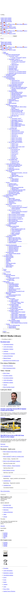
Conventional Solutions (14, 283)
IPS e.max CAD (14, 115)
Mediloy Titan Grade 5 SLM (17, 146)
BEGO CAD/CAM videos (17, 309)
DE (6, 22)
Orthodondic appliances (14, 100)
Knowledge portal (10, 252)
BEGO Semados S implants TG (16, 218)
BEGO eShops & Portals (6, 21)
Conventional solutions (14, 304)
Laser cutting (9, 264)
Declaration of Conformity (14, 193)
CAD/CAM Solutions (13, 285)
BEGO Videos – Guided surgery (18, 315)
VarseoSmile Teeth (13, 67)
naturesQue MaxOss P (13, 248)
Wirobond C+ (14, 134)
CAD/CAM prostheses (16, 230)
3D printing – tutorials (16, 303)
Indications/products (10, 77)
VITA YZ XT (17, 114)
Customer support (12, 183)
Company (9, 17)
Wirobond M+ (14, 136)
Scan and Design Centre (14, 192)
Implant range (9, 204)
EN (3, 22)
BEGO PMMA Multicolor (17, 121)
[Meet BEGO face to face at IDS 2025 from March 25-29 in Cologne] (11, 431)
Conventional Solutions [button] (8, 255)
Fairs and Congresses (10, 275)
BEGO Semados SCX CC (15, 210)
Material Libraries (12, 290)
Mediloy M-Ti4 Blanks (16, 139)
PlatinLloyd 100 (15, 161)
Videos (7, 297)
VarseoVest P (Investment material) (17, 71)
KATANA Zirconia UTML (17, 110)
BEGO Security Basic (13, 184)
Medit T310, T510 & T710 (17, 176)
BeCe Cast (14, 127)
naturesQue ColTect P (13, 249)
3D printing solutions (13, 301)
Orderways (11, 186)
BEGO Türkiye (8, 25)
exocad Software (12, 326)
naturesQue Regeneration (11, 245)
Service (7, 197)
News (4, 273)
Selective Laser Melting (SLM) (15, 165)
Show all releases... (5, 446)
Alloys (7, 262)
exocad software (14, 180)
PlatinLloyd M (14, 162)
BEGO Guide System (13, 240)
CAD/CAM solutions (13, 308)
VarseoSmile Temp (13, 66)
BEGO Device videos (16, 307)
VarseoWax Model (13, 68)
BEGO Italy (12, 24)
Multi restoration (15, 232)
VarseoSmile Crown (14, 59)
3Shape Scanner (14, 175)
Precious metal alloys (13, 147)
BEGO (4, 331)
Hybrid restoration (15, 234)
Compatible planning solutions (15, 241)
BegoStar (13, 155)
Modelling (8, 259)
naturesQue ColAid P (13, 251)
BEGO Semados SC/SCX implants (17, 215)
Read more (3, 417)
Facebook (5, 532)
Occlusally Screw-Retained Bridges (19, 95)
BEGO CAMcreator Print (14, 325)
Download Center (10, 282)
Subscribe (3, 526)
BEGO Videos (12, 298)
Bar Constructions (15, 98)
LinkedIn (5, 535)
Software (11, 177)
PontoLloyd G (14, 152)
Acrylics (10, 117)
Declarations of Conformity (14, 288)
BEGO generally (15, 299)
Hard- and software (10, 170)
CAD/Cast (11, 167)
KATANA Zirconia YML (16, 111)
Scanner (10, 171)
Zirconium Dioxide (13, 105)
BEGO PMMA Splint (16, 126)
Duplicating (8, 258)
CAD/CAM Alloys (13, 128)
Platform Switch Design (14, 226)
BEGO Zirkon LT (15, 109)
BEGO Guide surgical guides (15, 238)
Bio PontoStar (14, 150)
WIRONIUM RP (15, 80)
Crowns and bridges (15, 231)
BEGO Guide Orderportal (14, 199)
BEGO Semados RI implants (15, 217)
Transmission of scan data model (18, 189)
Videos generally (15, 305)
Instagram (5, 534)
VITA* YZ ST (18, 113)
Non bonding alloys (13, 159)
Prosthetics (8, 224)
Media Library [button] (6, 281)
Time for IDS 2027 (10, 279)
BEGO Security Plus (13, 220)
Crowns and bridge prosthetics (15, 84)
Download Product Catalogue (15, 200)
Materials (8, 104)
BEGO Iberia (19, 24)
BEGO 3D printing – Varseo (17, 302)
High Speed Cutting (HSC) (14, 166)
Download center (5, 342)
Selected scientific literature (14, 253)
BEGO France (5, 24)
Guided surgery (9, 236)
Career (5, 17)
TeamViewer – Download (11, 194)
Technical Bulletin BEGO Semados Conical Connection (19, 208)
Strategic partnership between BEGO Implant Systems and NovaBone (13, 409)
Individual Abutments (16, 94)
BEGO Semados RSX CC (15, 205)
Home (4, 52)
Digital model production (14, 169)
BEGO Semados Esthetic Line (18, 228)
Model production (12, 103)
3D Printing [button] (5, 53)
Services (8, 182)
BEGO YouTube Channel (14, 320)
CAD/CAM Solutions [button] (8, 76)
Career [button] (4, 270)
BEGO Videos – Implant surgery (18, 314)
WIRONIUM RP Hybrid (17, 83)
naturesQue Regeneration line (15, 246)
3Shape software (15, 178)
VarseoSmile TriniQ (14, 56)
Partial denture (12, 79)
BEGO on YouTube (15, 321)
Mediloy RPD (14, 145)
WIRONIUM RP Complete (17, 82)
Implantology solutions (13, 310)
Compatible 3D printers (11, 74)
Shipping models (15, 188)
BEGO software (14, 181)
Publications (8, 293)
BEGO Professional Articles (15, 294)
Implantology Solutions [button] (8, 195)
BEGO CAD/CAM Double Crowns (19, 87)
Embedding (8, 260)
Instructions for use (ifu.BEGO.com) (16, 291)
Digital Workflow (12, 223)
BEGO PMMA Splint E (16, 123)
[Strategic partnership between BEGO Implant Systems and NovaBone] (11, 404)
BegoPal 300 (14, 158)
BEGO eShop (12, 198)
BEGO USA (5, 27)
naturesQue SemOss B (13, 247)
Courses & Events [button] (7, 274)
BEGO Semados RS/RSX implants (17, 214)
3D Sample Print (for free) (17, 60)
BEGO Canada (12, 27)
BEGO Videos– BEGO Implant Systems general (18, 312)
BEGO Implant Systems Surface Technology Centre (16, 222)
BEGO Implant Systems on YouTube (19, 322)
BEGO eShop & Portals (6, 20)
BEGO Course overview (14, 277)
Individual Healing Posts (16, 93)
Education (8, 276)
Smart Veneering (15, 64)
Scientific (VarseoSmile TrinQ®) (18, 57)
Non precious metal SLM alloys (15, 142)
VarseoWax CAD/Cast (13, 70)
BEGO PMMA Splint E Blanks (18, 124)
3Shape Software (12, 327)
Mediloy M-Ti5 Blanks (16, 140)
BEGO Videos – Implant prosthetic (19, 316)
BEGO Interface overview (17, 92)
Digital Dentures (12, 99)
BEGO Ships (11, 280)
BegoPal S (14, 157)
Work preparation (9, 257)
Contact (2, 17)
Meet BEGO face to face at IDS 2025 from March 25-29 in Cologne (12, 436)
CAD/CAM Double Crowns (15, 86)
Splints (10, 101)
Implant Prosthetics (13, 90)
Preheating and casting (11, 263)
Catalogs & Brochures (10, 296)
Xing (4, 537)
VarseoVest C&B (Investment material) (17, 73)
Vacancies (8, 271)
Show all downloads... (5, 491)
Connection (13, 227)
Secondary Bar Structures (16, 97)
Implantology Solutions (14, 286)
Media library (11, 201)
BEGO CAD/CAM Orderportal (15, 190)
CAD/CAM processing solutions (13, 163)
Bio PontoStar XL (15, 149)
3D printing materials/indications (13, 54)
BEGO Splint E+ (15, 122)
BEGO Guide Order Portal (14, 237)
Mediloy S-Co (14, 143)
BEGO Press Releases (11, 292)
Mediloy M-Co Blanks (16, 138)
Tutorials (8, 324)
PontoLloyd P (14, 154)
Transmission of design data (17, 187)
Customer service (12, 203)
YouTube (5, 536)
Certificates (11, 287)
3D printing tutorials (10, 75)
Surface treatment (9, 265)
